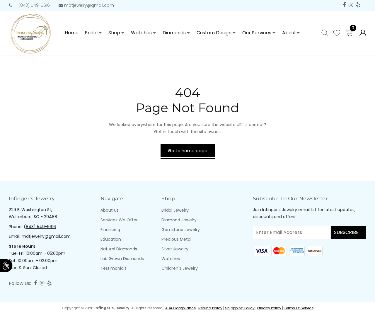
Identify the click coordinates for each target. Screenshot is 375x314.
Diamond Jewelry (179, 220)
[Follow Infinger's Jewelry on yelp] (358, 5)
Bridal (91, 32)
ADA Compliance (180, 307)
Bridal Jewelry (175, 210)
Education (110, 239)
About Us (109, 210)
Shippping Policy (240, 307)
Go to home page (187, 150)
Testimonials (113, 268)
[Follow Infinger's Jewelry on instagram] (351, 5)
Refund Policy (210, 307)
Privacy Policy (269, 307)
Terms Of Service (298, 307)
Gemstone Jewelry (180, 229)
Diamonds (174, 32)
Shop (114, 32)
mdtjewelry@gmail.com (89, 5)
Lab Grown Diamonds (122, 259)
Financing (110, 229)
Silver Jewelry (174, 249)
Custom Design (214, 32)
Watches (141, 32)
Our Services (256, 32)
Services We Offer (119, 220)
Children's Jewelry (179, 268)
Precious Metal (176, 239)
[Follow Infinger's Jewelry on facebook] (344, 5)
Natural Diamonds (118, 249)
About (289, 32)
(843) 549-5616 (40, 227)
